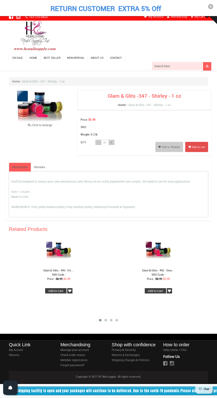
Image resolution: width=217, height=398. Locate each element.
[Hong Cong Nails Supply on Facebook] (11, 16)
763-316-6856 (38, 17)
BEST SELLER (52, 58)
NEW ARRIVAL (75, 58)
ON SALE (17, 58)
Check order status (72, 355)
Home (16, 81)
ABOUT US (97, 58)
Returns (14, 355)
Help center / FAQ (174, 350)
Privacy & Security (124, 350)
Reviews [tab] (39, 167)
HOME (33, 58)
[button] (210, 6)
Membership (178, 16)
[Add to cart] (196, 142)
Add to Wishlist (170, 147)
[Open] (10, 387)
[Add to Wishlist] (169, 142)
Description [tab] (20, 167)
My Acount (16, 350)
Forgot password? (72, 365)
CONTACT (116, 58)
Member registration (74, 360)
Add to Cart (55, 291)
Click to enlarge (42, 125)
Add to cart (198, 147)
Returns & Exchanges (126, 355)
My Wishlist (156, 16)
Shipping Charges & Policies (130, 360)
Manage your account (74, 350)
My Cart (199, 16)
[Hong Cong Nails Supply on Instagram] (18, 16)
